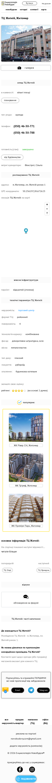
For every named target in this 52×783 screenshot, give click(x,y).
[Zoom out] (47, 209)
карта (43, 9)
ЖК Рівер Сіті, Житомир (26, 445)
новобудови (11, 9)
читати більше (9, 551)
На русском (46, 3)
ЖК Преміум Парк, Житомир (26, 525)
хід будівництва (12, 157)
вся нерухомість (8, 721)
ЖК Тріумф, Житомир (26, 485)
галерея (29, 67)
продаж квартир (19, 721)
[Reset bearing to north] (47, 213)
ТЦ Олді (7, 570)
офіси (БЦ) (45, 721)
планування (10, 100)
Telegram (43, 690)
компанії (34, 9)
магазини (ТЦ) (33, 721)
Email (17, 690)
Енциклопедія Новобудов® (30, 753)
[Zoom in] (47, 204)
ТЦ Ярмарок (43, 570)
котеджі (23, 9)
